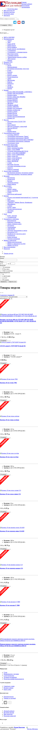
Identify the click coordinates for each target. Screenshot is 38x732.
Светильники (11, 227)
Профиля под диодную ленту (16, 234)
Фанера (9, 60)
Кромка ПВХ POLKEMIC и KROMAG (19, 92)
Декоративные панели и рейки (17, 57)
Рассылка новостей (10, 716)
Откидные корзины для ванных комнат (19, 174)
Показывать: (4, 298)
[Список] (0, 292)
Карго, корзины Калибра (15, 148)
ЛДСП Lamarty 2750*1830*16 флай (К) (13, 346)
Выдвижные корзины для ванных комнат (20, 172)
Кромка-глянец (12, 95)
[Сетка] (2, 292)
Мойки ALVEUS (12, 245)
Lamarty (6, 280)
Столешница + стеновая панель (17, 52)
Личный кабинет (9, 711)
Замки (9, 78)
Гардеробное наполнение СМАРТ (18, 138)
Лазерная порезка (12, 182)
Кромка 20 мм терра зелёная (9, 420)
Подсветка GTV (12, 232)
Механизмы (11, 80)
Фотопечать (11, 177)
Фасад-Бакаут (11, 125)
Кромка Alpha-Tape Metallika (16, 97)
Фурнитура (7, 63)
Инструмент (7, 186)
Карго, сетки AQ (12, 156)
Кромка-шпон (11, 131)
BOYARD (7, 276)
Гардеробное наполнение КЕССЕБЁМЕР (20, 139)
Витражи (6, 176)
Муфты (9, 212)
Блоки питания (12, 237)
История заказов (9, 712)
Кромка (6, 90)
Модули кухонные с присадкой (17, 126)
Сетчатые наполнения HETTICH (17, 151)
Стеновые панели (13, 55)
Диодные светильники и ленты (17, 230)
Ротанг (9, 123)
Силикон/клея (11, 217)
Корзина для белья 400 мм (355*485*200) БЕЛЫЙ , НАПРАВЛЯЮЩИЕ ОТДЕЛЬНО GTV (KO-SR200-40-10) (18, 321)
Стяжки (9, 206)
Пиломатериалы (9, 39)
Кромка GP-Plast (12, 101)
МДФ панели (11, 45)
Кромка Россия (12, 113)
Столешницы (11, 50)
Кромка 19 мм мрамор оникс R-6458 (12, 531)
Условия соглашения (10, 677)
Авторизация (25, 7)
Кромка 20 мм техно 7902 (8, 382)
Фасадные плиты (12, 54)
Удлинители (11, 235)
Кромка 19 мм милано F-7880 (10, 605)
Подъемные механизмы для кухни (18, 68)
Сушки (9, 163)
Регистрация (25, 5)
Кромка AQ (11, 118)
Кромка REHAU (12, 100)
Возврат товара (8, 688)
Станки (9, 187)
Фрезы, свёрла (11, 189)
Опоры (9, 73)
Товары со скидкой (10, 698)
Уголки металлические (14, 209)
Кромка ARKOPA (13, 106)
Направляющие (12, 67)
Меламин (10, 103)
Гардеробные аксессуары (11, 133)
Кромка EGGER (12, 98)
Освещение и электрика (11, 219)
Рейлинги (10, 83)
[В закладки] (8, 363)
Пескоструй (11, 179)
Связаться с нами (9, 686)
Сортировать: (4, 297)
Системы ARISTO (13, 135)
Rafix (9, 199)
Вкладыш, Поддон (13, 164)
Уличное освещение (13, 239)
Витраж (9, 181)
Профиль (10, 87)
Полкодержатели (12, 77)
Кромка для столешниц (14, 108)
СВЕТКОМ (11, 229)
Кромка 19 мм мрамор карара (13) (11, 568)
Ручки (9, 70)
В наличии (6, 267)
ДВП (9, 42)
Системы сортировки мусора (16, 166)
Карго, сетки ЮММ (13, 149)
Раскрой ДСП (8, 62)
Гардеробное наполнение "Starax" (18, 136)
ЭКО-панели (11, 59)
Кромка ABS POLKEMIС (15, 93)
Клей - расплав (12, 215)
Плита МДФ (11, 44)
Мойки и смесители (10, 240)
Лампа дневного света (14, 224)
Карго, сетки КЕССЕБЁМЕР (16, 153)
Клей (5, 214)
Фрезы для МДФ (12, 191)
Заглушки (10, 210)
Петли (9, 65)
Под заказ (6, 269)
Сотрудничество (9, 675)
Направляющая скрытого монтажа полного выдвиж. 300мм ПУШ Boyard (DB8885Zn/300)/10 (18, 645)
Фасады (6, 120)
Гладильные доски (13, 143)
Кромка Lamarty (12, 111)
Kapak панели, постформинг (16, 49)
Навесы (9, 82)
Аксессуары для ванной (11, 171)
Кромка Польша (12, 115)
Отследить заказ (12, 9)
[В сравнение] (10, 363)
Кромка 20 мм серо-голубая (9, 457)
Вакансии (7, 248)
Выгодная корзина (9, 247)
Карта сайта (7, 689)
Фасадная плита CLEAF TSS (16, 121)
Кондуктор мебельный (14, 194)
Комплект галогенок (13, 222)
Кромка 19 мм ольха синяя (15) (10, 494)
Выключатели (11, 220)
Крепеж (6, 196)
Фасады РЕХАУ (12, 128)
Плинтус (10, 168)
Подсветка (10, 225)
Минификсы (11, 204)
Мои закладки (8, 714)
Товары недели (8, 253)
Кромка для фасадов (13, 110)
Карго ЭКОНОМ (12, 161)
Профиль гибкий (12, 105)
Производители (9, 696)
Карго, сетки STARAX (14, 158)
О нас (5, 672)
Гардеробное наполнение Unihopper (18, 141)
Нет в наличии (8, 271)
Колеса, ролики (12, 75)
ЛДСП (9, 40)
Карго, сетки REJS (13, 159)
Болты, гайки (11, 207)
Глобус (9, 192)
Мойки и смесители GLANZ (16, 243)
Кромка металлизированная (16, 116)
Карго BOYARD (12, 146)
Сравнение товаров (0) (7, 295)
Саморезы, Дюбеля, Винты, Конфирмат (19, 202)
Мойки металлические (14, 242)
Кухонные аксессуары (11, 144)
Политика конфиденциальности (14, 679)
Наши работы (11, 184)
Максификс (11, 201)
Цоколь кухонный (13, 169)
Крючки (9, 72)
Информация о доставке (11, 674)
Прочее (9, 88)
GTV (5, 278)
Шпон (9, 130)
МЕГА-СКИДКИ (9, 37)
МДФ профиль (12, 47)
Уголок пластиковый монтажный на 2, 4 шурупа (22, 197)
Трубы (9, 85)
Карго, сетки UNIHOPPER (15, 154)
